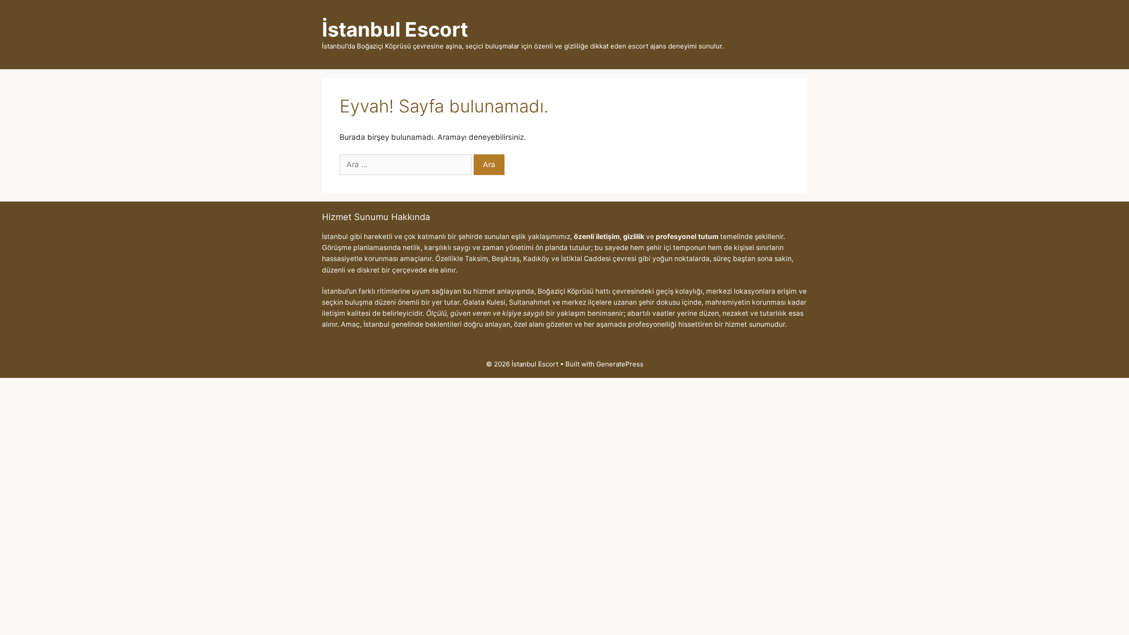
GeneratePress (619, 364)
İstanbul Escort (395, 29)
